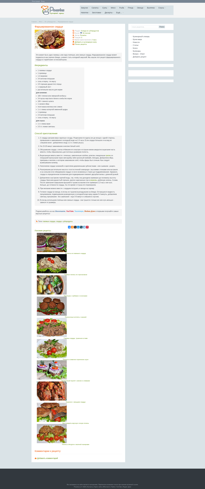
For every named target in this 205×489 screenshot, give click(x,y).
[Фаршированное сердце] (50, 48)
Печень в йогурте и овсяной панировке (75, 444)
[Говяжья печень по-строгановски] (75, 263)
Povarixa (83, 35)
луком (107, 155)
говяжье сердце (49, 221)
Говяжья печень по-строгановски (75, 274)
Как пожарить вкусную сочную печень (75, 423)
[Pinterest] (87, 227)
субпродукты (68, 221)
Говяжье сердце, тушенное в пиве (76, 338)
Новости (136, 42)
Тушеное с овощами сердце (76, 402)
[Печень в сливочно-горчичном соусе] (75, 348)
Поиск (161, 27)
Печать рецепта (81, 44)
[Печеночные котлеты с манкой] (75, 306)
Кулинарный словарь (141, 36)
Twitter (113, 487)
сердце (59, 221)
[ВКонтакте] (69, 227)
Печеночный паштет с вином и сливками (75, 381)
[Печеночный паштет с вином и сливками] (75, 369)
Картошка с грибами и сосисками (75, 296)
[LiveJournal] (81, 227)
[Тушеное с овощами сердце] (75, 391)
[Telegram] (84, 227)
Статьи (135, 45)
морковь (93, 180)
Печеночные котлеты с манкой (75, 317)
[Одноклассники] (72, 227)
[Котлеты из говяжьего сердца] (75, 242)
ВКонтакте (106, 487)
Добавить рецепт (139, 57)
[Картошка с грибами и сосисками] (75, 285)
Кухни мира (137, 39)
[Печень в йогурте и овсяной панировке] (75, 433)
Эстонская (86, 33)
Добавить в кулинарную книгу (86, 42)
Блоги (135, 48)
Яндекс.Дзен (127, 487)
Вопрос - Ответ (139, 54)
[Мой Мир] (78, 227)
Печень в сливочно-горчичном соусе (75, 359)
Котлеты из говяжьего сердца (75, 253)
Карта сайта (98, 487)
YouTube (119, 487)
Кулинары (137, 51)
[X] (75, 227)
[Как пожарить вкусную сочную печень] (75, 412)
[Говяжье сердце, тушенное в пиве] (75, 327)
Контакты (90, 487)
